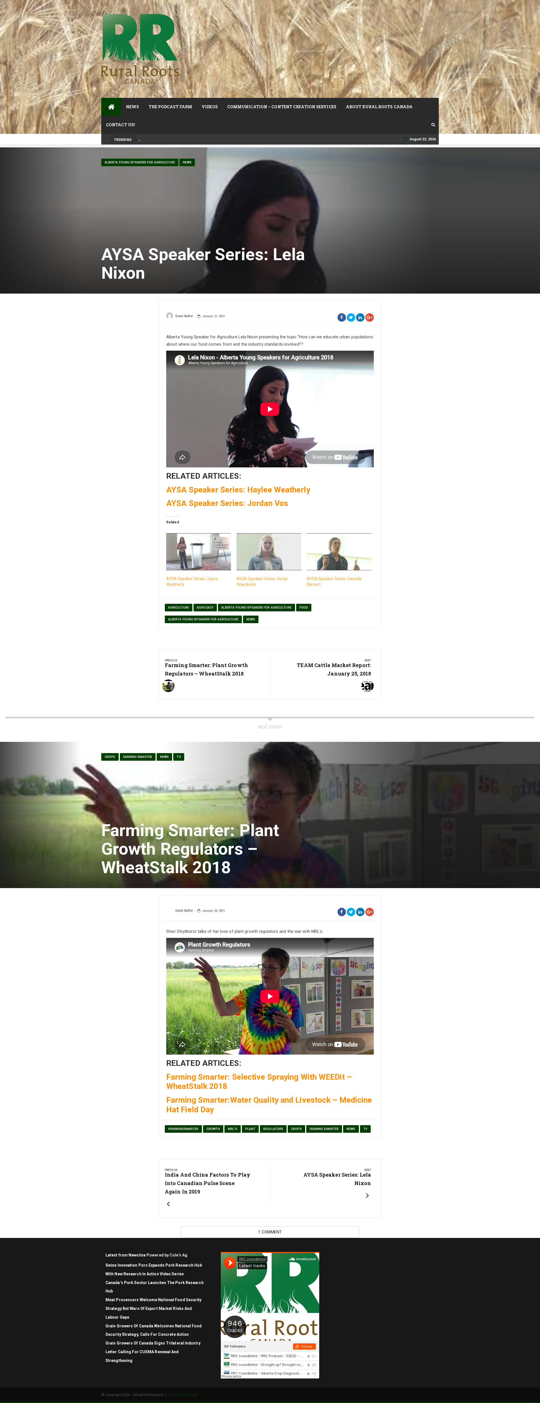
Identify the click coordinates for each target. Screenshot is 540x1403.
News (132, 106)
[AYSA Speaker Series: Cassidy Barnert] (339, 551)
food (304, 607)
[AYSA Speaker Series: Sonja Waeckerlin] (269, 551)
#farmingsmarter (183, 1129)
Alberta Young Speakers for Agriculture (140, 162)
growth (213, 1129)
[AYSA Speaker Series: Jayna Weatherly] (198, 551)
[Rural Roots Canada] (111, 107)
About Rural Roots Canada (379, 106)
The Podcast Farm (170, 106)
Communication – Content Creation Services (281, 106)
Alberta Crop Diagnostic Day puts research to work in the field (189, 139)
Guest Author (184, 316)
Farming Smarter (137, 757)
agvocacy (205, 607)
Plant (250, 1129)
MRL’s (232, 1129)
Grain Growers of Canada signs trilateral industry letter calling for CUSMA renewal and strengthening (153, 1352)
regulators (273, 1129)
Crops (110, 757)
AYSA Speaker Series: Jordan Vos (227, 503)
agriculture (178, 607)
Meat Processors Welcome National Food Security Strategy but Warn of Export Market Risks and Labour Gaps (153, 1308)
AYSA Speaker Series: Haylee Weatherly (238, 489)
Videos (210, 106)
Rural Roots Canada (181, 1395)
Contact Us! (120, 124)
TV (179, 757)
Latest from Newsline (125, 1255)
